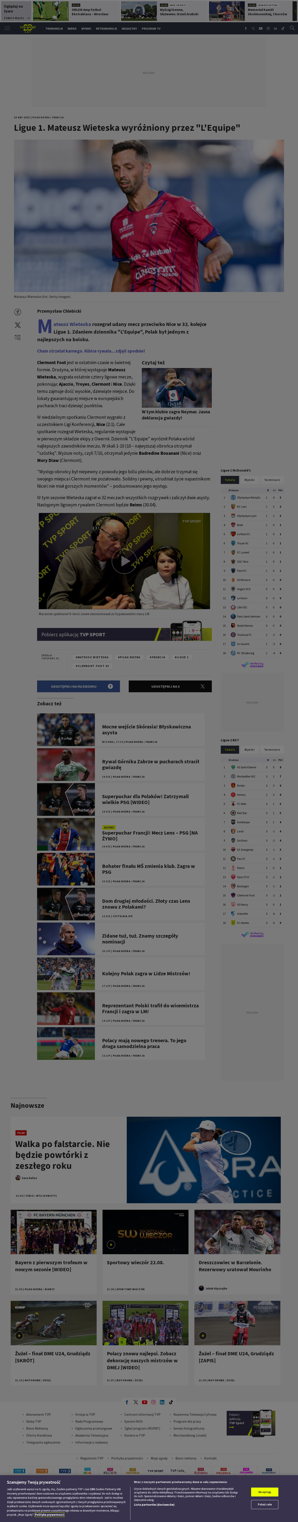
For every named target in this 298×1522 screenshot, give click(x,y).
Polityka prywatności (49, 1515)
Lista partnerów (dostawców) (154, 1505)
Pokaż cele (265, 1504)
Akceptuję (264, 1492)
